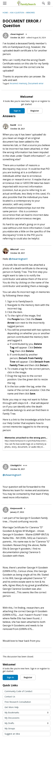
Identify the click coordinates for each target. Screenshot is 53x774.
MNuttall (14, 249)
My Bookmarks (26, 712)
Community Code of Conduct (18, 691)
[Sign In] (48, 3)
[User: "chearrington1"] (6, 36)
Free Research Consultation (18, 701)
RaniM (13, 125)
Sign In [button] (17, 110)
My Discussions (12, 717)
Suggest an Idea (12, 733)
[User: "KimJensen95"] (6, 510)
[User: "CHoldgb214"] (6, 467)
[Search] (43, 3)
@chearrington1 (18, 259)
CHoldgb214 (15, 465)
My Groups (10, 728)
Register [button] (34, 110)
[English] (26, 3)
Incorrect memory (18, 83)
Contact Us (10, 696)
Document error (35, 83)
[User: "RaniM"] (6, 126)
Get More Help (12, 707)
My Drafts (26, 723)
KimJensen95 (16, 508)
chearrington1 (17, 34)
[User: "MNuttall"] (6, 251)
